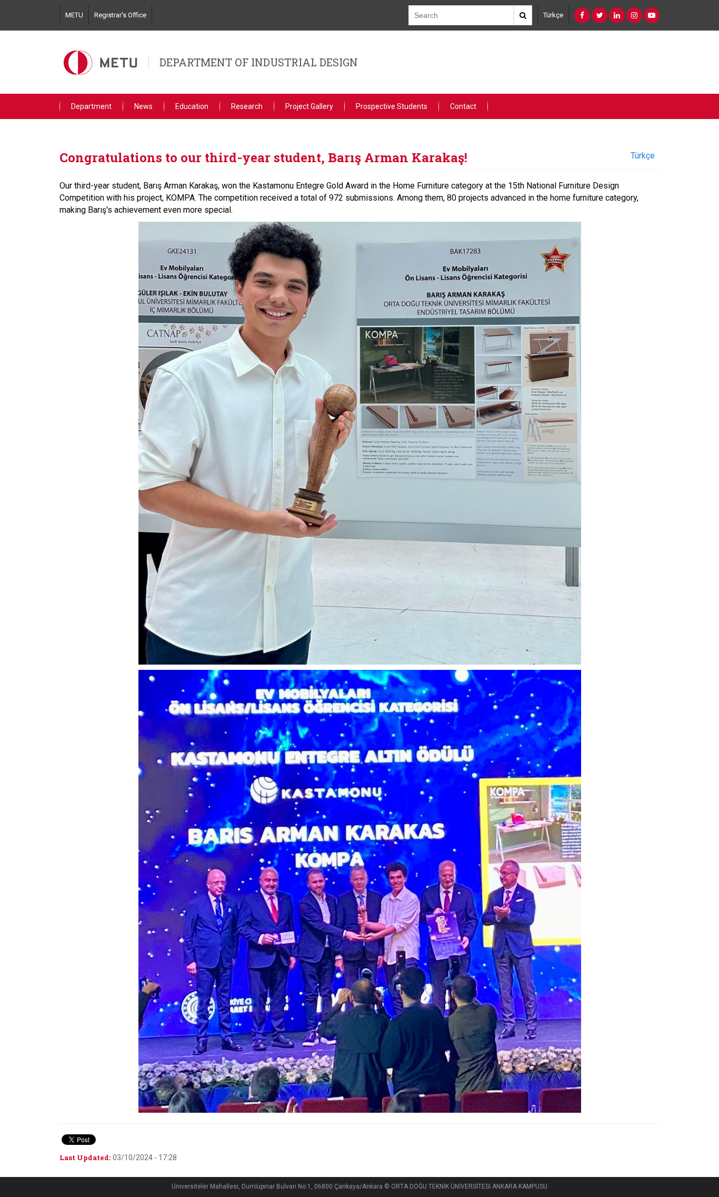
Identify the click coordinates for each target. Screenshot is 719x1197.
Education (191, 106)
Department (91, 106)
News (143, 106)
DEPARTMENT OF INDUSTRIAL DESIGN (258, 62)
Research (247, 106)
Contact (463, 106)
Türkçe (553, 15)
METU (74, 15)
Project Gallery (309, 106)
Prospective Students (391, 106)
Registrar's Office (120, 15)
